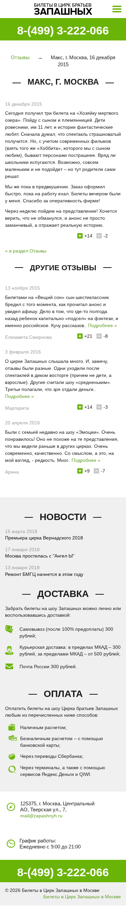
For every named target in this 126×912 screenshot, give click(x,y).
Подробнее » (102, 325)
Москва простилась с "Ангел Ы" (39, 556)
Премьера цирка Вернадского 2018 (44, 537)
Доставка (63, 594)
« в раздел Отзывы (25, 251)
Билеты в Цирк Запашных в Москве (82, 896)
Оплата (63, 694)
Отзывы (20, 57)
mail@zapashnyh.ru (41, 815)
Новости (63, 517)
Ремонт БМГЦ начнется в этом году (44, 574)
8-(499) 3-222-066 (63, 30)
